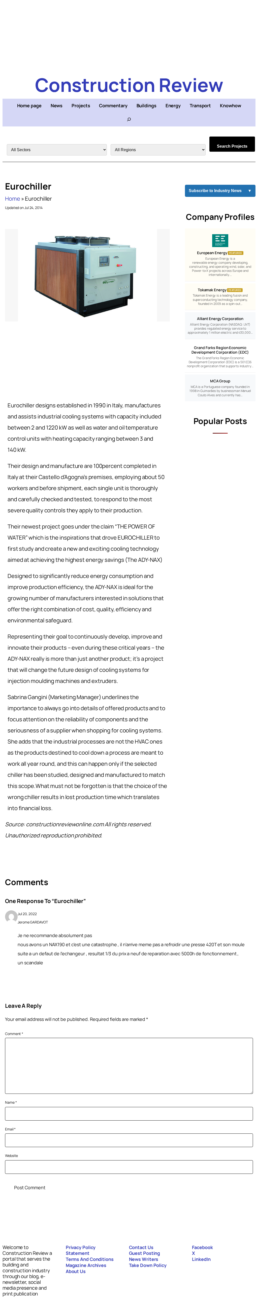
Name (11, 1102)
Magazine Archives (86, 1265)
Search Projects (232, 146)
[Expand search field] (129, 119)
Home (12, 198)
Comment (14, 1033)
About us (76, 1271)
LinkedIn (201, 1259)
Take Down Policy (148, 1265)
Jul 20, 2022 (27, 913)
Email (10, 1129)
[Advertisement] (129, 35)
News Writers (143, 1259)
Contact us (141, 1247)
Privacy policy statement (81, 1250)
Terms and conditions (90, 1259)
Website (11, 1155)
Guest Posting (144, 1253)
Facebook (202, 1247)
